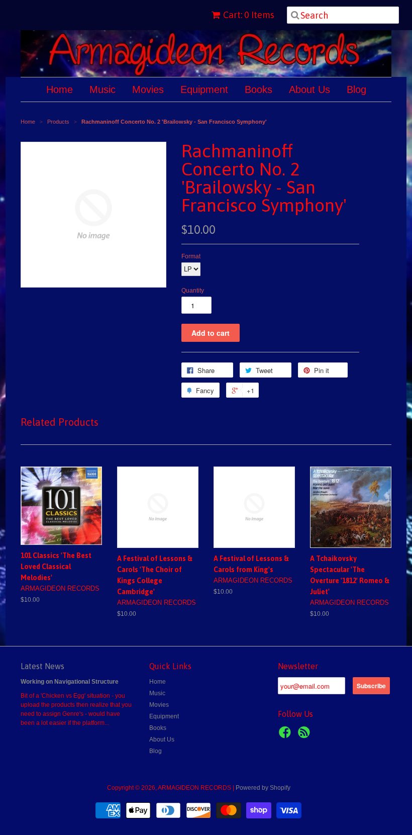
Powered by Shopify (263, 787)
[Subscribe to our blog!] (305, 735)
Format (190, 256)
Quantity (192, 290)
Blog (356, 89)
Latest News (42, 666)
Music (102, 89)
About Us (309, 89)
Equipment (204, 89)
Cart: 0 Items (248, 15)
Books (258, 89)
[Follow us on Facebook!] (286, 735)
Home (59, 89)
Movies (148, 89)
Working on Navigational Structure (70, 681)
